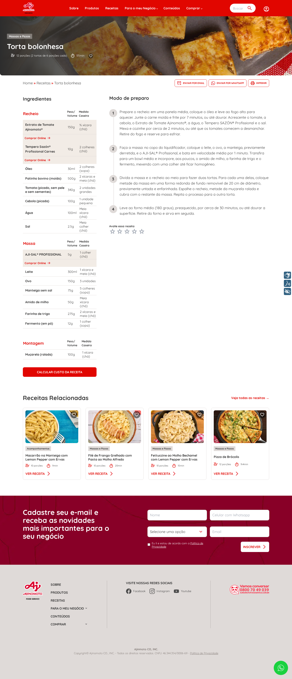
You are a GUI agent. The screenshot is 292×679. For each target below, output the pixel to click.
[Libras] (287, 275)
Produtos (92, 8)
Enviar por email (193, 83)
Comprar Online (36, 138)
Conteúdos (171, 8)
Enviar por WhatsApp (230, 83)
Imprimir (261, 83)
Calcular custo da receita (59, 372)
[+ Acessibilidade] (287, 291)
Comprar (193, 8)
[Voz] (287, 283)
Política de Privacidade (204, 653)
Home (28, 83)
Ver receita (35, 474)
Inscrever (251, 547)
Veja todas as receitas (248, 398)
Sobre (73, 8)
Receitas (111, 8)
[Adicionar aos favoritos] (90, 56)
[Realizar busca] (249, 8)
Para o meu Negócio (140, 8)
